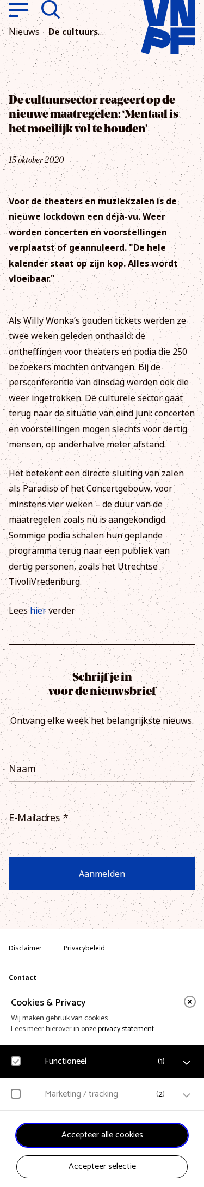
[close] (190, 1002)
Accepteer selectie (102, 1166)
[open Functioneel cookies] (186, 1062)
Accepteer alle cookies (102, 1135)
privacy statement (126, 1029)
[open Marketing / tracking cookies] (186, 1095)
